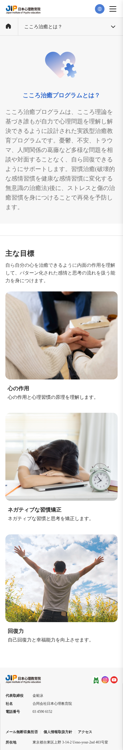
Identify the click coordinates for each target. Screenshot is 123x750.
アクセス (85, 732)
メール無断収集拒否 (22, 732)
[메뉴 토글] (113, 9)
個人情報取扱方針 (58, 732)
